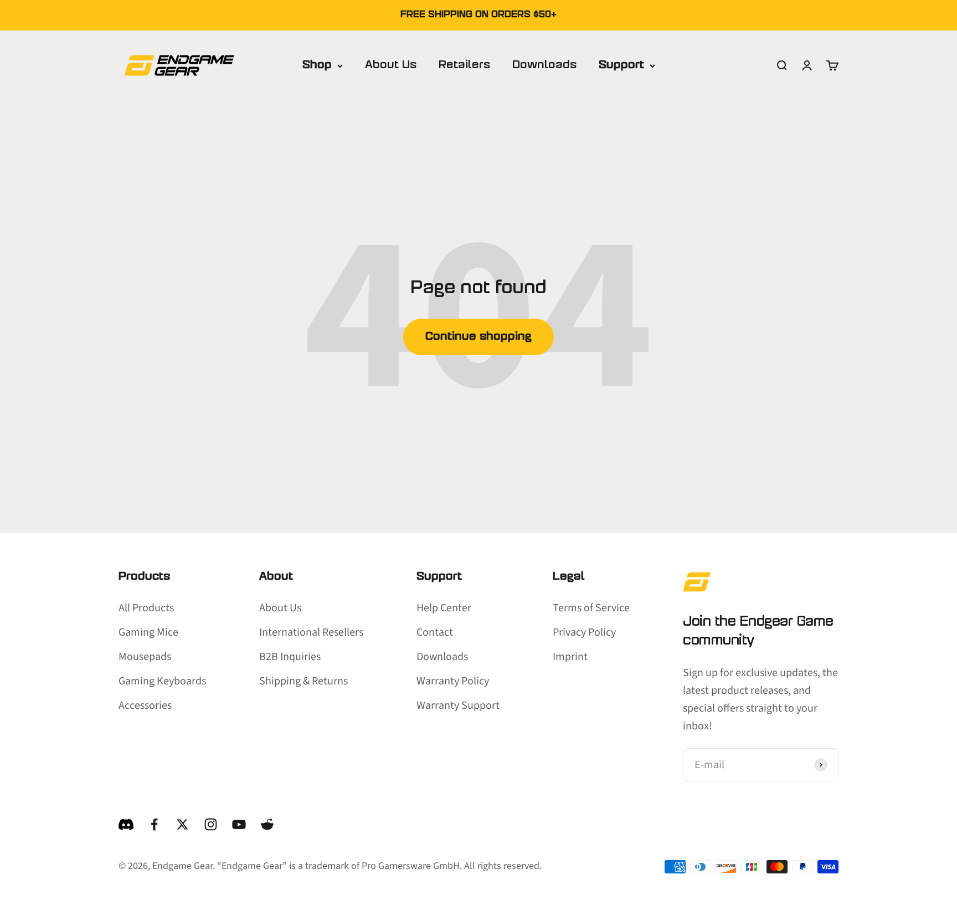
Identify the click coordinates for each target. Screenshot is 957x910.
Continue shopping (478, 336)
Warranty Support (458, 705)
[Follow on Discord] (126, 824)
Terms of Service (591, 608)
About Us (390, 65)
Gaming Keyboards (162, 681)
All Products (146, 608)
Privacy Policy (584, 632)
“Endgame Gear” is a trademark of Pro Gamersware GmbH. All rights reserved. (379, 866)
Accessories (145, 705)
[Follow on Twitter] (182, 824)
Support (621, 65)
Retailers (464, 65)
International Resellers (311, 632)
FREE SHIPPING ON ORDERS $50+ (478, 15)
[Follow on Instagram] (210, 824)
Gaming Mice (148, 632)
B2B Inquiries (290, 656)
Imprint (570, 656)
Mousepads (145, 656)
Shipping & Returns (303, 681)
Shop (317, 65)
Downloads (544, 65)
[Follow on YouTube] (238, 824)
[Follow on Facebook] (154, 824)
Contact (434, 632)
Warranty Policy (452, 681)
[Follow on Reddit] (267, 824)
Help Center (443, 608)
